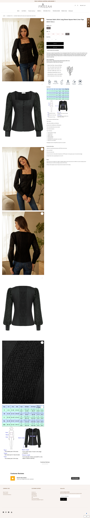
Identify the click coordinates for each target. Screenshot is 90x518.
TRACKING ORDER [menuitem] (56, 10)
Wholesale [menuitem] (71, 10)
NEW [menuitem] (18, 10)
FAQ (32, 497)
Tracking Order (34, 495)
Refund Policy (34, 494)
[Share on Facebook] (88, 19)
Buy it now (55, 47)
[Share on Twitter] (88, 22)
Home (4, 15)
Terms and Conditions (7, 494)
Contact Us (34, 492)
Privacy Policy (5, 493)
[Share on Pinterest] (88, 25)
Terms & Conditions (35, 498)
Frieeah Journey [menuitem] (31, 10)
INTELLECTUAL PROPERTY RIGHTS (37, 499)
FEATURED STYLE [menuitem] (46, 10)
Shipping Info (34, 493)
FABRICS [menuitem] (39, 10)
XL (62, 33)
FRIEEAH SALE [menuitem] (64, 10)
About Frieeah (5, 492)
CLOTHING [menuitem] (24, 10)
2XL (67, 33)
